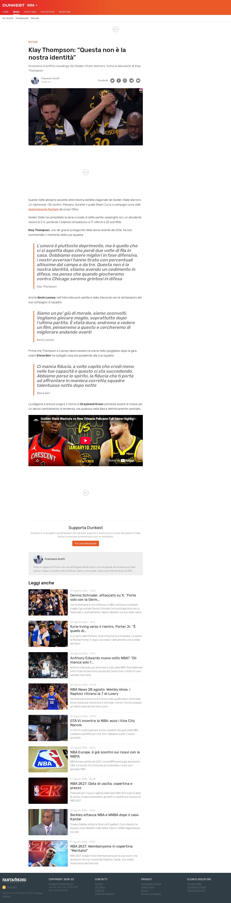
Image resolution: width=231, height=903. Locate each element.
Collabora (99, 890)
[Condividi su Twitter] (112, 80)
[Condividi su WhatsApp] (125, 80)
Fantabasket (22, 18)
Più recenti (8, 18)
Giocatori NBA (194, 884)
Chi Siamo (100, 887)
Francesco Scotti (50, 78)
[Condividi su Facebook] (119, 80)
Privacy (144, 890)
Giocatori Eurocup (196, 890)
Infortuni (64, 12)
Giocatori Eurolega (196, 887)
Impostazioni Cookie (151, 884)
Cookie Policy (147, 887)
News (16, 12)
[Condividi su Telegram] (131, 80)
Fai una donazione (85, 543)
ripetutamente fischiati (43, 209)
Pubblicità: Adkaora (104, 893)
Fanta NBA (30, 12)
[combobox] (32, 5)
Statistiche (47, 12)
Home (6, 12)
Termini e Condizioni (151, 893)
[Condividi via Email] (138, 80)
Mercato (35, 18)
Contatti (99, 884)
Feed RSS (12, 887)
